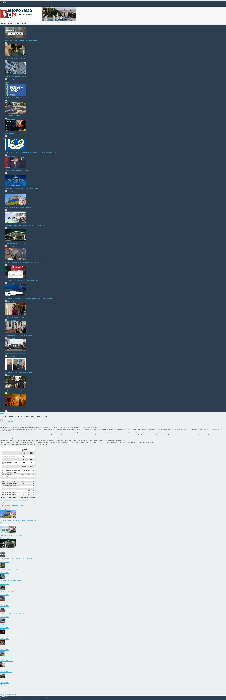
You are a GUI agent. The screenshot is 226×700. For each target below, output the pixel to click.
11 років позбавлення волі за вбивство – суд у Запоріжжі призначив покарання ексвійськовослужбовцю (28, 298)
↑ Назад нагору (3, 699)
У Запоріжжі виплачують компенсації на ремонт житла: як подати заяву (21, 40)
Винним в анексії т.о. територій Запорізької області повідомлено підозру (21, 188)
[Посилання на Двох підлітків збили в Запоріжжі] (15, 113)
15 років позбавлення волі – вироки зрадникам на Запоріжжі (19, 372)
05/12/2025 (13, 375)
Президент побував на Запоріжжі (7, 668)
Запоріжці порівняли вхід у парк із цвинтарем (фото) (17, 353)
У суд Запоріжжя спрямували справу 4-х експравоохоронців (18, 390)
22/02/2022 (13, 338)
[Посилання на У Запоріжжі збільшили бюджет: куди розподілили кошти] (15, 205)
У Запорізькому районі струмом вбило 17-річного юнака (17, 133)
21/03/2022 (13, 320)
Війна (1, 562)
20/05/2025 (13, 393)
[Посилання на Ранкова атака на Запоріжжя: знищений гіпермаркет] (2, 611)
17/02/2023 (13, 191)
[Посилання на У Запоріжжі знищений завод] (2, 600)
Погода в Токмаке (12, 694)
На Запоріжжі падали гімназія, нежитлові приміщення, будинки (14, 635)
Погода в (4, 685)
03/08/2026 (13, 265)
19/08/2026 (13, 101)
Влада (3, 672)
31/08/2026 (13, 43)
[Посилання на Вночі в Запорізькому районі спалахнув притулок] (15, 405)
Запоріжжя (4, 562)
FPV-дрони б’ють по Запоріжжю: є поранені (10, 591)
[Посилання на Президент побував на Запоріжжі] (2, 666)
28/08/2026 (6, 594)
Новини (8, 562)
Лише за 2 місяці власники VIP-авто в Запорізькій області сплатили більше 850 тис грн (24, 225)
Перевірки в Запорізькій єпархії (12, 97)
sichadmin (9, 320)
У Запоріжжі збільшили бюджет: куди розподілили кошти (18, 207)
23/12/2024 (13, 156)
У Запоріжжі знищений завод (6, 602)
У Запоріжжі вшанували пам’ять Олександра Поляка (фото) (18, 335)
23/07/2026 (13, 283)
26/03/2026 (13, 228)
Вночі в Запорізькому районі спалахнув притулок (16, 408)
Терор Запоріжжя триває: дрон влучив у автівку (11, 624)
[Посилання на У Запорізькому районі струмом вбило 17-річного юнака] (15, 131)
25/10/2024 (13, 411)
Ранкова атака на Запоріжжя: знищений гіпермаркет (12, 613)
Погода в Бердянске (4, 694)
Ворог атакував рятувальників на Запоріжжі (15, 58)
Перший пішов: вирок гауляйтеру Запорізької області (17, 170)
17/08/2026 (13, 137)
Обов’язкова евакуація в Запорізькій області (10, 679)
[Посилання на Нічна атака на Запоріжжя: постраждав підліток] (15, 73)
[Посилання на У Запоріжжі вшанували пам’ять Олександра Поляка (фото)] (15, 332)
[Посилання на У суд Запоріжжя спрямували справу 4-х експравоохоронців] (15, 387)
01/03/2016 (10, 421)
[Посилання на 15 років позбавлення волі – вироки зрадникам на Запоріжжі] (15, 369)
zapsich (8, 43)
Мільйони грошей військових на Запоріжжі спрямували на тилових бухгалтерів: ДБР (24, 262)
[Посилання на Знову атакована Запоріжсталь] (2, 644)
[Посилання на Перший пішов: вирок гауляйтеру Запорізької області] (15, 168)
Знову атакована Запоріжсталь (7, 646)
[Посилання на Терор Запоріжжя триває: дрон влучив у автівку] (2, 622)
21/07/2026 (13, 301)
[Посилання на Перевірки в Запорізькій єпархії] (15, 95)
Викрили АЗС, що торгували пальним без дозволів (16, 243)
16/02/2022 (13, 356)
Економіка (2, 413)
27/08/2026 (13, 211)
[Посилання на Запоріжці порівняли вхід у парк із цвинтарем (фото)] (15, 350)
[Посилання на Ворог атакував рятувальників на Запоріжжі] (15, 55)
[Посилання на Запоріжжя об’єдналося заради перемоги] (15, 314)
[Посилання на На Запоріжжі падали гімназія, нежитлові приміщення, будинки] (2, 633)
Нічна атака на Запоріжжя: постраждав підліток (16, 76)
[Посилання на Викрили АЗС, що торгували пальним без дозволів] (15, 240)
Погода (2, 684)
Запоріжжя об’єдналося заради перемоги (14, 317)
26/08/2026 (6, 671)
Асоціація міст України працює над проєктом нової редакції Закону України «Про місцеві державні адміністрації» (31, 152)
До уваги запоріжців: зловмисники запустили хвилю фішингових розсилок (21, 280)
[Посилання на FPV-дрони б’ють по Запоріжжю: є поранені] (2, 589)
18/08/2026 (13, 119)
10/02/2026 (13, 246)
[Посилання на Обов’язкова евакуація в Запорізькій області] (2, 677)
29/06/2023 (13, 174)
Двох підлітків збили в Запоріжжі (12, 115)
